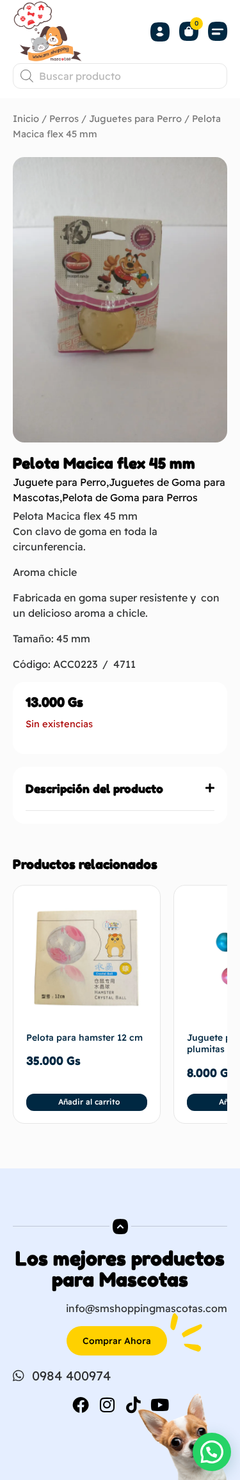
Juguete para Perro (59, 482)
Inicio (26, 118)
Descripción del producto (94, 789)
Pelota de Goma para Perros (130, 497)
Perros (64, 118)
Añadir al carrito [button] (89, 1101)
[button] (217, 31)
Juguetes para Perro (135, 118)
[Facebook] (80, 1404)
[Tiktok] (133, 1404)
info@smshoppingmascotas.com (146, 1308)
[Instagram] (107, 1404)
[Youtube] (159, 1404)
